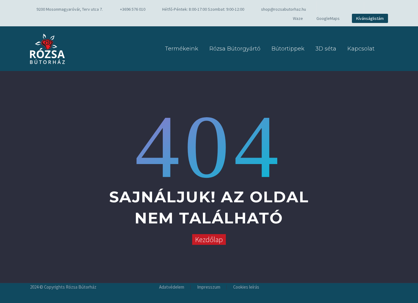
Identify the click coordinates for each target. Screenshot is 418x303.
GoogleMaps (328, 18)
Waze (298, 18)
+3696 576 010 (132, 9)
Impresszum (208, 287)
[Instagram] (339, 9)
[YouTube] (348, 9)
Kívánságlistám (370, 18)
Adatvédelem (171, 287)
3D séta (325, 48)
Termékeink (181, 48)
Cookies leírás (246, 287)
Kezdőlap (209, 239)
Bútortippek (287, 48)
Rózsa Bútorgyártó (234, 48)
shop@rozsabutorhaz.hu (283, 9)
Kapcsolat (361, 48)
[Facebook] (330, 9)
